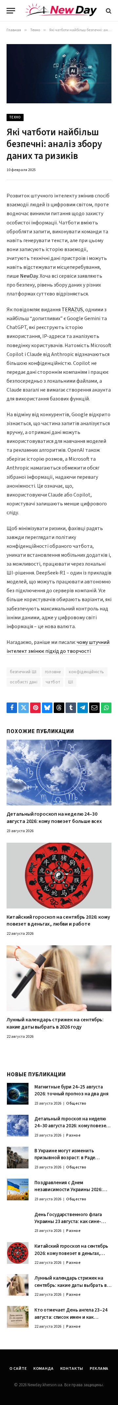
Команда (43, 1368)
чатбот (53, 682)
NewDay (29, 276)
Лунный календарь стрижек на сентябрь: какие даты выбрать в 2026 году (55, 1023)
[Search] (108, 10)
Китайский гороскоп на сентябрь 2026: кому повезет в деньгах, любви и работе (58, 920)
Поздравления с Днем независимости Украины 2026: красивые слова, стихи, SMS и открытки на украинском (68, 1193)
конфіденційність (86, 672)
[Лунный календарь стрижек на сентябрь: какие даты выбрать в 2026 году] (59, 978)
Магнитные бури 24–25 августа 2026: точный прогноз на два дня (71, 1090)
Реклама (99, 1368)
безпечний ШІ (23, 672)
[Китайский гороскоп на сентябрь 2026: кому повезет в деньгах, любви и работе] (59, 875)
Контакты (72, 1368)
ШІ (70, 682)
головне (53, 672)
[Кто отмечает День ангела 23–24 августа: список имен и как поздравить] (18, 1317)
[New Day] (61, 11)
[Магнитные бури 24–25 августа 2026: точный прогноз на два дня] (18, 1094)
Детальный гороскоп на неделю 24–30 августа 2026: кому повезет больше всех (54, 817)
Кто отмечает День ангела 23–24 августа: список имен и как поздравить (71, 1317)
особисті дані (23, 682)
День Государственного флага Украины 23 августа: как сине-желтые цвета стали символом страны (68, 1225)
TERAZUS (72, 309)
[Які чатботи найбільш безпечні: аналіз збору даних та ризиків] (59, 73)
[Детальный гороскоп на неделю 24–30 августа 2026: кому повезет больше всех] (59, 772)
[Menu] (11, 10)
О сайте (18, 1368)
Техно (15, 117)
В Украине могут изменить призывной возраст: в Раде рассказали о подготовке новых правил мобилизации (70, 1161)
